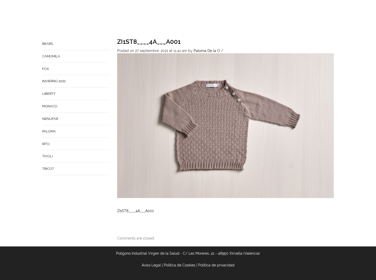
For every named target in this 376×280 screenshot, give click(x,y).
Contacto (218, 19)
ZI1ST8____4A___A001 (149, 41)
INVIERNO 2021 (54, 81)
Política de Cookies (179, 265)
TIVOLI (47, 156)
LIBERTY (49, 94)
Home (175, 19)
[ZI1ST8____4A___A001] (225, 125)
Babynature (246, 19)
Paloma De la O (207, 51)
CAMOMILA (51, 56)
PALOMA (49, 131)
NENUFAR (50, 119)
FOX (45, 69)
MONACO (49, 106)
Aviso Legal (151, 265)
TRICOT (48, 169)
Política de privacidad (216, 265)
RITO (46, 144)
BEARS (47, 44)
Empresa (195, 19)
